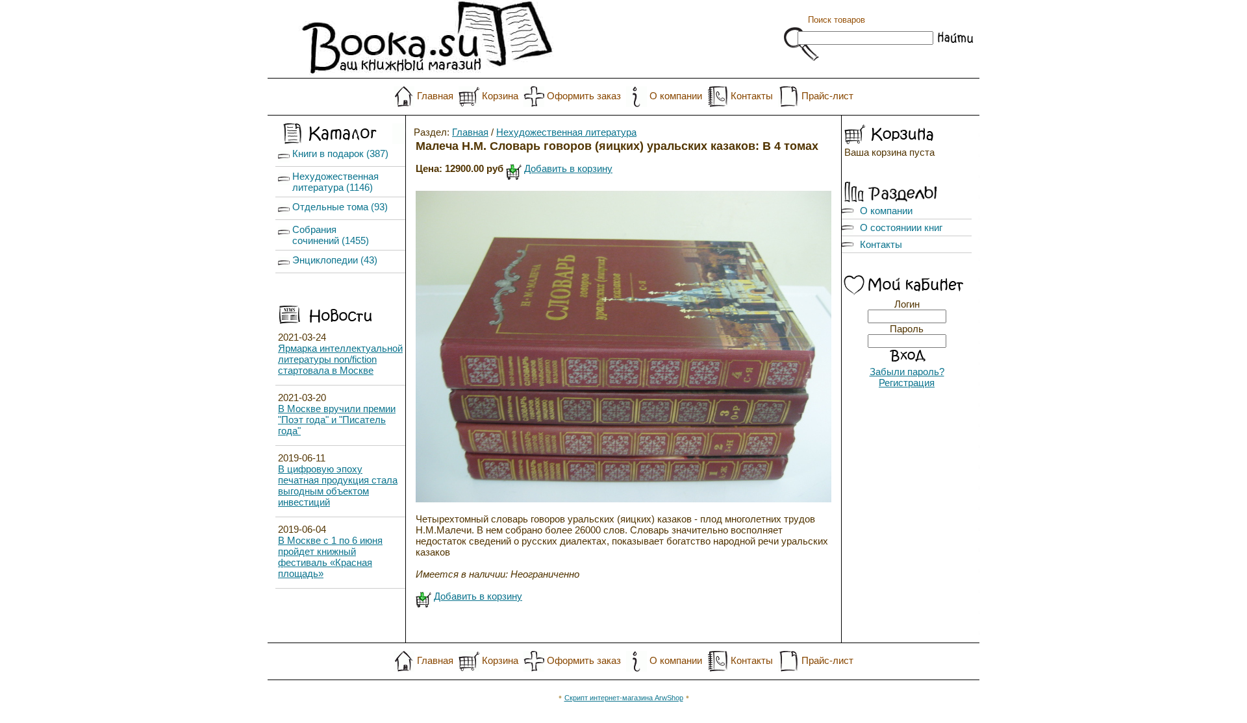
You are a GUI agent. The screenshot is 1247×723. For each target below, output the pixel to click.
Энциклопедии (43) (334, 259)
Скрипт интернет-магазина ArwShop (623, 698)
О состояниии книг (901, 227)
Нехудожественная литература (566, 132)
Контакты (752, 95)
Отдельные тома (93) (340, 206)
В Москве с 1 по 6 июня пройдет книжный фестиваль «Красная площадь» (330, 557)
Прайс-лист (827, 95)
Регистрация (907, 382)
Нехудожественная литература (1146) (335, 182)
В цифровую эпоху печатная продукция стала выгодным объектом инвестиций (337, 485)
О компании (675, 95)
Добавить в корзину (568, 168)
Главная (435, 95)
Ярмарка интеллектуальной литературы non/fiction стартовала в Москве (340, 359)
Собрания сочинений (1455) (330, 235)
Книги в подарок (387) (340, 153)
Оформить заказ (584, 95)
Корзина (500, 95)
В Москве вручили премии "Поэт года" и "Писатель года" (337, 419)
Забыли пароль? (907, 371)
